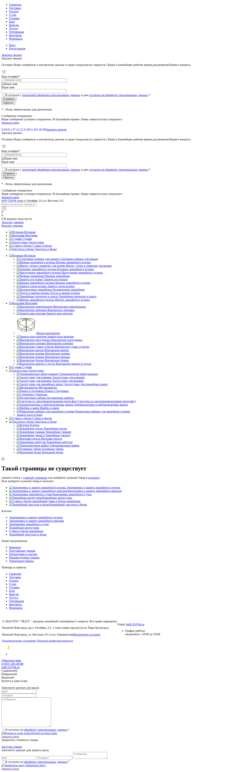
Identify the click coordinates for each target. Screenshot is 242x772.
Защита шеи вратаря (60, 313)
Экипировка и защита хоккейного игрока (93, 487)
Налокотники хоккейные (69, 289)
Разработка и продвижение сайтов (41, 647)
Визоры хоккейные (57, 276)
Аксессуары (36, 242)
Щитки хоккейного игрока (72, 299)
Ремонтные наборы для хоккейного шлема (102, 411)
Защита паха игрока (29, 414)
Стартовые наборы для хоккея (78, 259)
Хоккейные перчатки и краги (77, 296)
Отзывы (14, 18)
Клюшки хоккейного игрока (75, 269)
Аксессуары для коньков (68, 380)
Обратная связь (11, 660)
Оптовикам (16, 31)
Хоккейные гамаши (58, 431)
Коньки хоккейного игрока (72, 282)
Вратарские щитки (57, 350)
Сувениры (40, 394)
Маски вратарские (48, 333)
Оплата (14, 11)
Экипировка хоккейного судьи (72, 494)
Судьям (27, 238)
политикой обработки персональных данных (51, 95)
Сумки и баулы (42, 245)
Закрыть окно (10, 122)
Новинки (15, 547)
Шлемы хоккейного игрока (73, 262)
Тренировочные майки (64, 445)
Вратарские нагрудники (66, 340)
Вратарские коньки (57, 357)
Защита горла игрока (60, 286)
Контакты (15, 35)
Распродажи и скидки (23, 554)
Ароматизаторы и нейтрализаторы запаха (101, 404)
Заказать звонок (12, 55)
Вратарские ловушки (60, 310)
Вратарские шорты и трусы (73, 363)
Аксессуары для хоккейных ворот (86, 384)
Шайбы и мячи (49, 408)
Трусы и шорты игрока (65, 293)
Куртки (34, 425)
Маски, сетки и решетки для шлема (89, 265)
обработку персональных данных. (46, 729)
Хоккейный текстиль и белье (68, 504)
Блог (12, 21)
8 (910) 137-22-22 (12, 129)
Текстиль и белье (46, 249)
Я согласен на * (37, 729)
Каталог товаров (13, 222)
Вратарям (31, 235)
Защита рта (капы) (56, 279)
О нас (12, 14)
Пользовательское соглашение (19, 640)
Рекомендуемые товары (24, 557)
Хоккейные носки (55, 428)
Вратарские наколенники (69, 306)
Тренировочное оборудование (78, 374)
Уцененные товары (21, 561)
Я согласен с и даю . (77, 95)
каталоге (93, 477)
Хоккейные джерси (57, 435)
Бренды (14, 25)
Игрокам (30, 232)
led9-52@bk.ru (135, 624)
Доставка (15, 8)
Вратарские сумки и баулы (72, 346)
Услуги (13, 28)
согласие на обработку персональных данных (118, 95)
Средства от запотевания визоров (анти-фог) (107, 401)
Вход (12, 45)
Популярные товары (22, 550)
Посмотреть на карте (87, 634)
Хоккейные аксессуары (57, 497)
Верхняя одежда (51, 438)
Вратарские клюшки (60, 343)
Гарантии (15, 4)
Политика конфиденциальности (55, 640)
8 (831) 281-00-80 (35, 129)
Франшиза (15, 38)
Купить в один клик (43, 733)
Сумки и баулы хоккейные (63, 501)
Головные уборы (53, 449)
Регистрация (17, 48)
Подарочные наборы (60, 397)
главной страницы (35, 477)
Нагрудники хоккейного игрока (82, 272)
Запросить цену (35, 765)
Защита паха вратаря (60, 336)
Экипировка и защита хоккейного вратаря (94, 491)
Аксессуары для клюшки (69, 377)
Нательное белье (52, 452)
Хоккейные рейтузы (60, 442)
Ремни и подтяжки (57, 391)
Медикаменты (48, 387)
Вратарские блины (57, 360)
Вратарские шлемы (57, 353)
